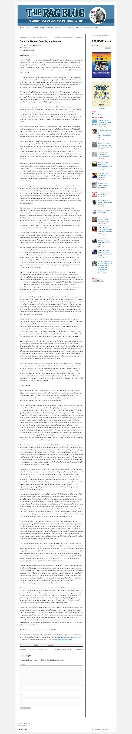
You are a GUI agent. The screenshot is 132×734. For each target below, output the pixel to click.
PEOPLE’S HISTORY (88, 27)
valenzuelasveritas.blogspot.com (68, 637)
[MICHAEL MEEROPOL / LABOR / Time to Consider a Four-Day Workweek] (94, 122)
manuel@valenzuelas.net (64, 639)
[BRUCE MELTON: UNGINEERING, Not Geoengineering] (94, 185)
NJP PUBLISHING (78, 27)
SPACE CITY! (58, 27)
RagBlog (36, 645)
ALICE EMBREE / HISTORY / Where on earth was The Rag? (105, 202)
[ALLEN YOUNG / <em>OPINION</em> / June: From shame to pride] (94, 175)
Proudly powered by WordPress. (102, 729)
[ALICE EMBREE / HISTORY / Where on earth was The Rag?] (94, 202)
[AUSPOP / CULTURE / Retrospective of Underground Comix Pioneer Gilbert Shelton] (94, 164)
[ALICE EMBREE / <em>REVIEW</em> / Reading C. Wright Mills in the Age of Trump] (94, 240)
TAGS (94, 112)
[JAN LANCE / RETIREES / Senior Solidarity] (94, 212)
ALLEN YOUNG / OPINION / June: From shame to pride (104, 175)
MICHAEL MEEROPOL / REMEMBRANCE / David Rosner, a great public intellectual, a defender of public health (104, 133)
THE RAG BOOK (49, 27)
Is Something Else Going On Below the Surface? (69, 37)
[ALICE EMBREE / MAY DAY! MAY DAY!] (94, 195)
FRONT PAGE (22, 27)
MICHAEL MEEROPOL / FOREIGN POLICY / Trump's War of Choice (104, 219)
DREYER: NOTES (67, 27)
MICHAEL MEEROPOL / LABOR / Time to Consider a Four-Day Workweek (105, 122)
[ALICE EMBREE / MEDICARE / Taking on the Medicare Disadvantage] (94, 154)
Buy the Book (102, 79)
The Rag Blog (22, 729)
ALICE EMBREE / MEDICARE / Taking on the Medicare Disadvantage (105, 154)
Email (21, 694)
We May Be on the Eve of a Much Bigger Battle (33, 37)
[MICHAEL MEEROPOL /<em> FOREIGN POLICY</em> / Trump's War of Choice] (94, 220)
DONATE (97, 27)
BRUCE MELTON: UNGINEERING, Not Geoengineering (103, 185)
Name (21, 688)
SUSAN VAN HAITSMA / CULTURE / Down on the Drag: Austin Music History (105, 145)
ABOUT (28, 27)
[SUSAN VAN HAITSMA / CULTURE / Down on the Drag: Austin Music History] (94, 145)
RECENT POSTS (97, 117)
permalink (50, 645)
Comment (23, 664)
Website (22, 701)
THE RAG (42, 27)
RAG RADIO (35, 27)
